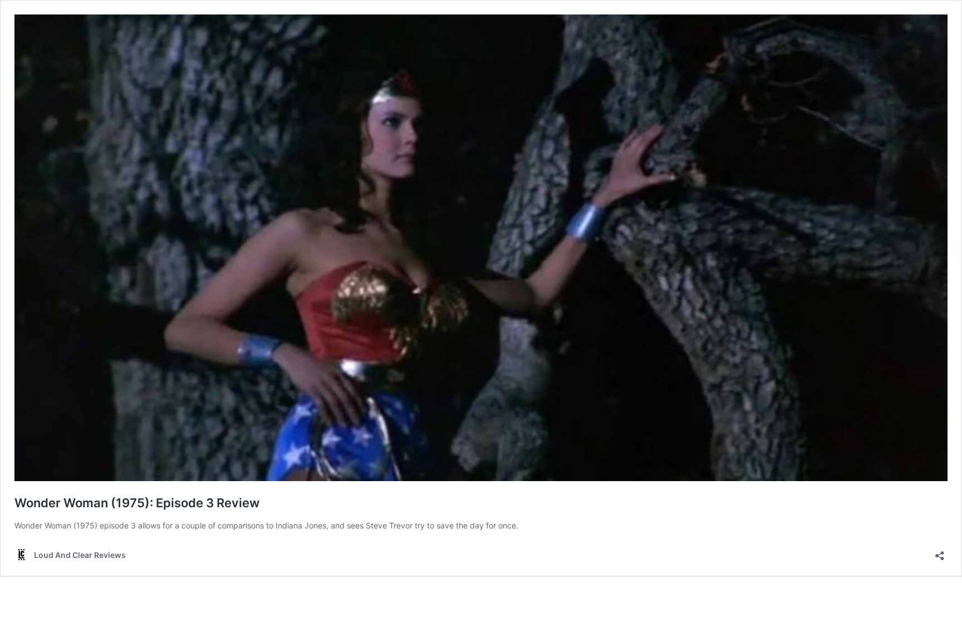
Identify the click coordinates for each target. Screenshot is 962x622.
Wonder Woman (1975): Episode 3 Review (136, 503)
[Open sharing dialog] (940, 552)
